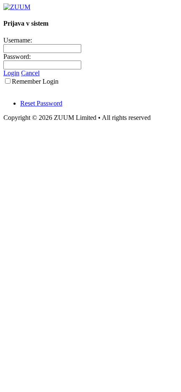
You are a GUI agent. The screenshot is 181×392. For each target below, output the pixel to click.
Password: (17, 56)
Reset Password (41, 103)
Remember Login (35, 81)
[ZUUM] (16, 7)
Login (11, 73)
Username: (17, 40)
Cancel (30, 73)
